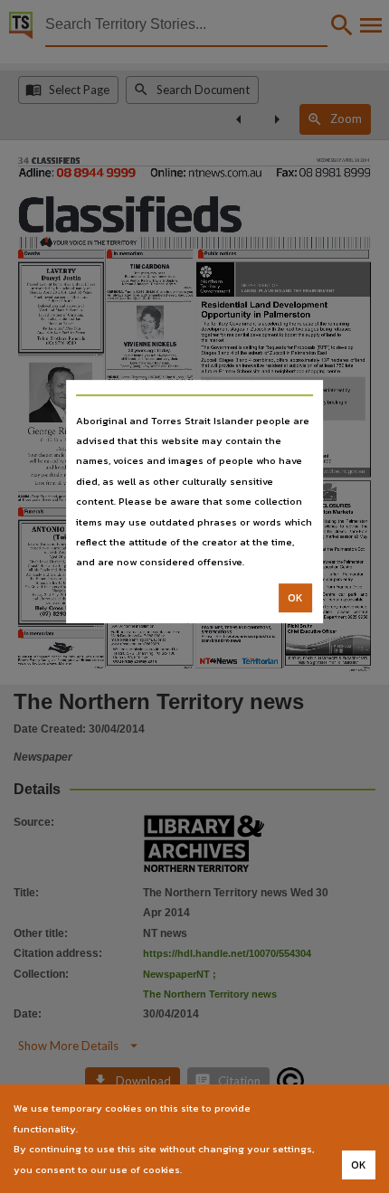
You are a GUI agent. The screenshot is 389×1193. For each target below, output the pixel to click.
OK (295, 598)
